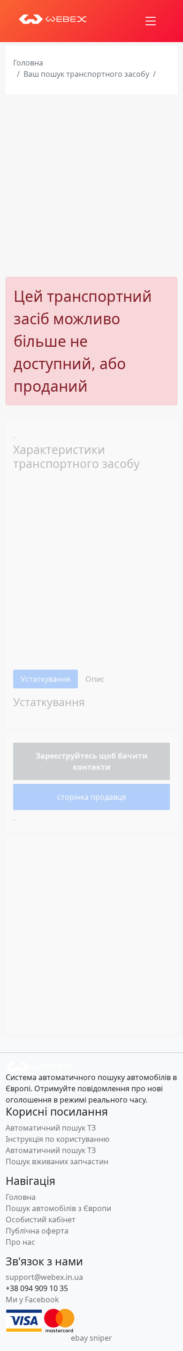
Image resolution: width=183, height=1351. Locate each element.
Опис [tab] (95, 679)
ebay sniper (91, 1338)
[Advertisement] (91, 186)
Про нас (20, 1242)
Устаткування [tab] (45, 679)
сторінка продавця (91, 797)
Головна (28, 63)
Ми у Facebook (32, 1299)
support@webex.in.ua (44, 1277)
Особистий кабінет (41, 1219)
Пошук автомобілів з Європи (58, 1208)
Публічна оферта (37, 1231)
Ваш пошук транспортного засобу (86, 74)
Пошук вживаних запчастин (57, 1161)
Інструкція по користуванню (57, 1139)
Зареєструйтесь (66, 756)
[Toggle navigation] (150, 21)
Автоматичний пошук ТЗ (51, 1128)
